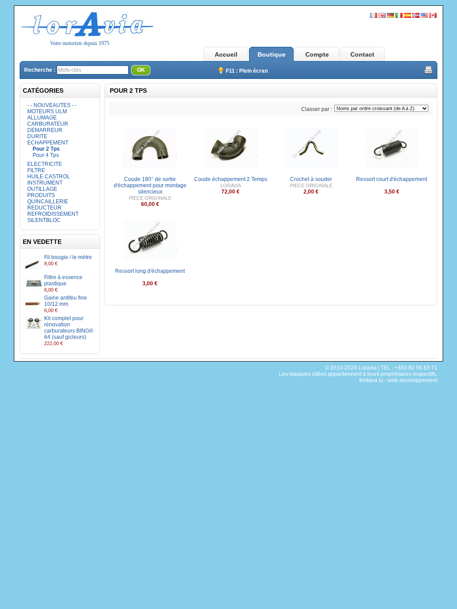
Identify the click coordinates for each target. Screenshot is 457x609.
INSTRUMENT (44, 183)
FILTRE (36, 170)
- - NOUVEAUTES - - (52, 105)
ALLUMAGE (42, 118)
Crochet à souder (311, 179)
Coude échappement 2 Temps (230, 179)
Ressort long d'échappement (150, 271)
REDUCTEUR (44, 208)
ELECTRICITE (44, 164)
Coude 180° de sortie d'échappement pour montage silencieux (150, 185)
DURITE (37, 136)
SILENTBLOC (44, 220)
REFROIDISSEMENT (53, 214)
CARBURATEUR (47, 124)
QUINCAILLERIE (47, 201)
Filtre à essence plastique (63, 280)
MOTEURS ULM (47, 111)
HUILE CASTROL (48, 176)
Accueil (226, 54)
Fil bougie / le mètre (68, 257)
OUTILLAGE (42, 189)
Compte (317, 54)
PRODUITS (41, 195)
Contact (362, 54)
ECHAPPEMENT (47, 143)
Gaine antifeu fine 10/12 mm (65, 301)
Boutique (272, 54)
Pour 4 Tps (46, 155)
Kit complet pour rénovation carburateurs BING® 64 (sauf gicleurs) (68, 327)
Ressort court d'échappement (391, 179)
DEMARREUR (44, 130)
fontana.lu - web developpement (398, 380)
